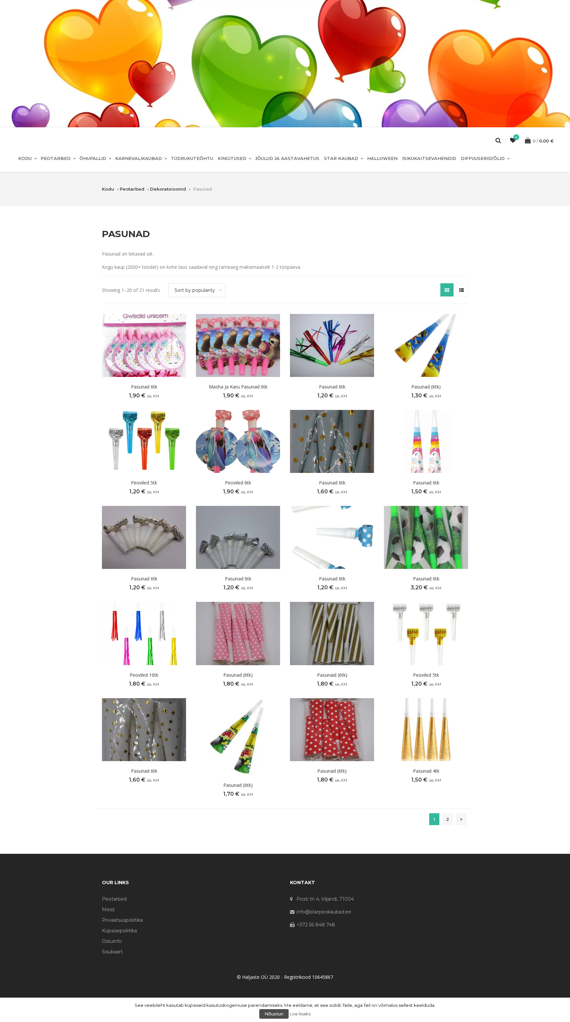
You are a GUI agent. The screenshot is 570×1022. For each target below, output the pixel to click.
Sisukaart (112, 952)
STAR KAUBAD (341, 158)
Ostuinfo (112, 941)
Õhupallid (92, 158)
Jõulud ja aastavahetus (287, 158)
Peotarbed (56, 158)
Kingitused (232, 158)
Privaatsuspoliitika (122, 920)
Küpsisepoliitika (119, 931)
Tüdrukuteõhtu (192, 158)
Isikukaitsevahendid (429, 158)
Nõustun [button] (274, 1013)
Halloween (382, 158)
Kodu (25, 158)
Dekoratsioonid (168, 189)
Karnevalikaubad (138, 158)
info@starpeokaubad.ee (324, 912)
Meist (108, 910)
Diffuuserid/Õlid (483, 158)
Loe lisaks (300, 1013)
